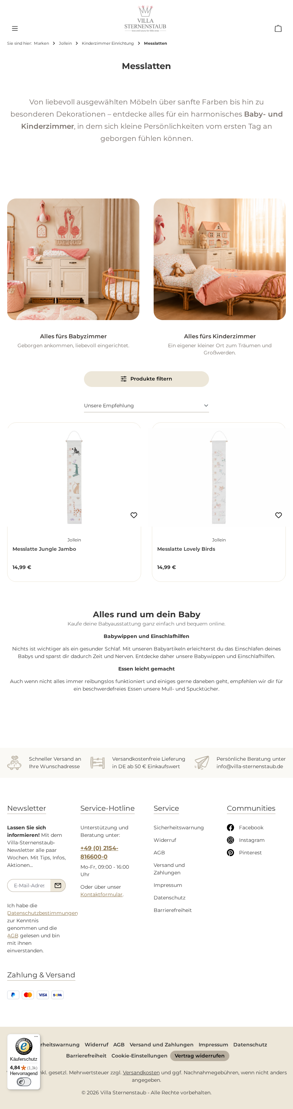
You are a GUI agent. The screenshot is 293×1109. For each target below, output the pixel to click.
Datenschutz (169, 897)
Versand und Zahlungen (162, 1044)
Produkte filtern (150, 379)
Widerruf (165, 840)
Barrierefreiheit (173, 910)
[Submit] (58, 885)
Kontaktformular (101, 894)
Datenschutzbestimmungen (42, 913)
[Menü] (14, 28)
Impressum (168, 885)
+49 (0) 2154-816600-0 (99, 852)
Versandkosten (141, 1072)
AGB (13, 935)
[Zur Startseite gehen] (145, 18)
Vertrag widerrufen (200, 1055)
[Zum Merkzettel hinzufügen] (133, 515)
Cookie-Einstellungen (139, 1055)
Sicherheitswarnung (179, 827)
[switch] (24, 1082)
